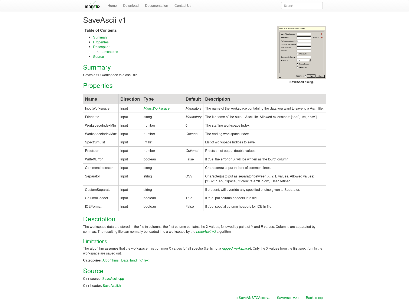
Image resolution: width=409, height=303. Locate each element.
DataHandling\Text (135, 260)
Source (98, 56)
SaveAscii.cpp (113, 278)
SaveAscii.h (112, 285)
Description (101, 46)
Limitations (110, 51)
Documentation (156, 5)
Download (131, 5)
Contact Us (182, 5)
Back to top (314, 297)
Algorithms (110, 260)
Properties (101, 42)
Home (112, 5)
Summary (100, 37)
